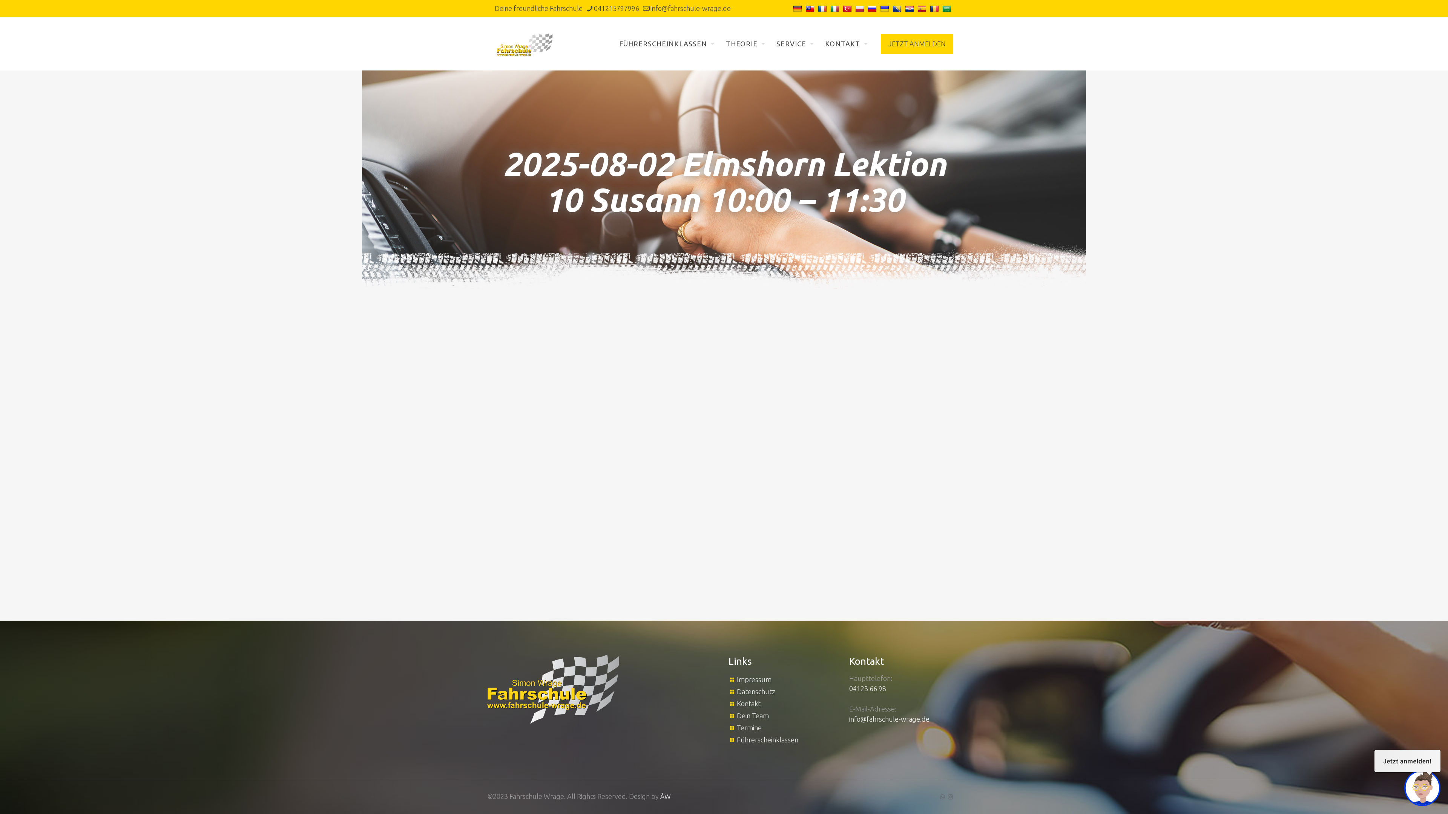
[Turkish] (848, 8)
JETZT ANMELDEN (917, 43)
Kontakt (749, 703)
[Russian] (873, 8)
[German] (798, 8)
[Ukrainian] (885, 8)
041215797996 (616, 8)
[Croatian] (910, 8)
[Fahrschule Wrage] (525, 43)
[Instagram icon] (950, 797)
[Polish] (860, 8)
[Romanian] (935, 8)
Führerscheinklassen (767, 740)
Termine (749, 727)
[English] (810, 8)
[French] (823, 8)
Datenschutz (756, 691)
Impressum (754, 679)
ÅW (665, 796)
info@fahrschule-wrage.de (690, 8)
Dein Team (753, 715)
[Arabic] (947, 8)
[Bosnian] (898, 8)
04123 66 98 (867, 688)
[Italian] (835, 8)
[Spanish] (922, 8)
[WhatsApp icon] (942, 797)
